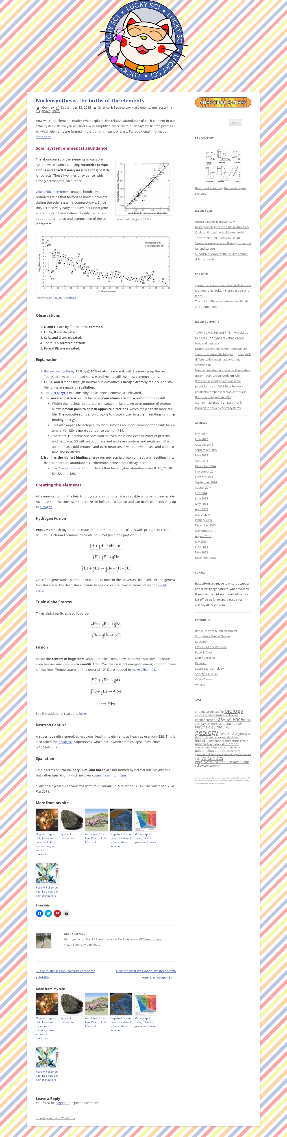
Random (201, 663)
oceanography (220, 747)
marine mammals (223, 741)
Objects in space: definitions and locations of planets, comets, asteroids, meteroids (47, 844)
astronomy (142, 107)
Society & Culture (206, 674)
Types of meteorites (67, 836)
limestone (203, 740)
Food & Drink (204, 652)
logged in (63, 1103)
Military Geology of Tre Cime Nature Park (222, 227)
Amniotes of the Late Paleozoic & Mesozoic (95, 838)
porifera (235, 750)
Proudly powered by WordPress (55, 1118)
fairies (237, 723)
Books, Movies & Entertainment (216, 631)
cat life (228, 715)
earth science (205, 720)
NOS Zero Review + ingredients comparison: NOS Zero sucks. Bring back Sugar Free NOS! (221, 391)
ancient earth (204, 712)
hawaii (223, 733)
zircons (215, 765)
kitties (234, 737)
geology (206, 732)
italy (227, 737)
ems (247, 719)
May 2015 (201, 455)
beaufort (218, 712)
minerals (201, 744)
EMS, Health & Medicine (211, 647)
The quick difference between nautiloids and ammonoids (223, 359)
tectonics (245, 754)
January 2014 (203, 520)
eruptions (209, 724)
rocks (218, 754)
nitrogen (46, 507)
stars (56, 111)
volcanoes (212, 758)
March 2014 (203, 514)
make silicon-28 (143, 669)
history (234, 733)
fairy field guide (208, 727)
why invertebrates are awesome (222, 761)
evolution (224, 723)
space (46, 111)
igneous (201, 737)
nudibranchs (202, 747)
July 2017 (201, 434)
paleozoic (222, 750)
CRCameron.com (150, 939)
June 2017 (201, 439)
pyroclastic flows (204, 754)
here (82, 713)
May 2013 (201, 552)
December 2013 (205, 525)
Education (202, 642)
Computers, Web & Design (212, 636)
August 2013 (203, 536)
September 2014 (206, 482)
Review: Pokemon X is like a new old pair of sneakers (47, 891)
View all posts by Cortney (82, 945)
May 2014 (201, 504)
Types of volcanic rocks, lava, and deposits (223, 285)
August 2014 (203, 488)
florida (225, 727)
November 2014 (205, 471)
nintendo (232, 744)
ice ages (245, 734)
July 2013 (201, 541)
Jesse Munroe (204, 386)
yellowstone (203, 765)
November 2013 (205, 531)
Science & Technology (114, 107)
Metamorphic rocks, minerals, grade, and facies (145, 838)
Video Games (204, 679)
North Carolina (205, 658)
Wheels (200, 685)
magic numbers (71, 468)
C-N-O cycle (59, 393)
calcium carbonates (209, 715)
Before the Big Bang (59, 371)
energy (199, 724)
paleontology (204, 750)
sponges (234, 754)
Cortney (48, 107)
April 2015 (201, 461)
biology (233, 710)
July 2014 (201, 493)
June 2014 (201, 498)
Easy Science (229, 719)
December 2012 (205, 558)
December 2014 (205, 466)
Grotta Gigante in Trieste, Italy (215, 222)
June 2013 (201, 547)
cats (235, 715)
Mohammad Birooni (208, 402)
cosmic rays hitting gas (109, 775)
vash (198, 759)
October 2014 (204, 477)
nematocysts (217, 744)
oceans (236, 747)
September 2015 (206, 450)
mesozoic (241, 741)
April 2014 (201, 509)
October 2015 (204, 444)
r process (65, 742)
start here (43, 137)
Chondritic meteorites (52, 191)
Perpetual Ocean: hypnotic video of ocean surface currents (120, 840)
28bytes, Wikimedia (64, 298)
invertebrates (216, 737)
